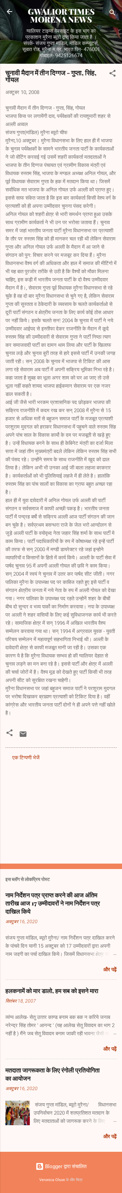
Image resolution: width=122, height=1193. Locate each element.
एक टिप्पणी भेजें (26, 758)
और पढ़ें (110, 969)
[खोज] (112, 13)
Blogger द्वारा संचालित (65, 1166)
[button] (112, 74)
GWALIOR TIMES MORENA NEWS (61, 15)
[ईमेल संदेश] (23, 736)
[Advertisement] (61, 810)
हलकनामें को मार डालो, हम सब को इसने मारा (51, 991)
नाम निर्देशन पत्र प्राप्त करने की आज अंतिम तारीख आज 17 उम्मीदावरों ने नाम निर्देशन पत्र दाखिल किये (52, 903)
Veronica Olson (52, 1180)
